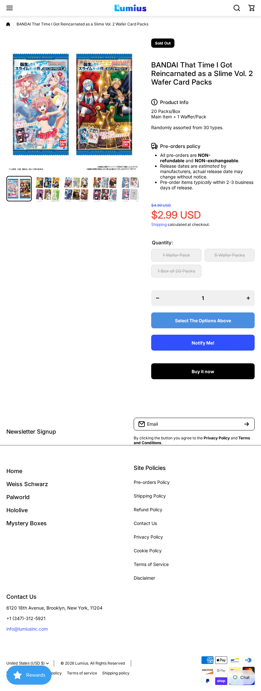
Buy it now (203, 371)
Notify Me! (203, 343)
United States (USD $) (25, 663)
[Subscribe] (247, 424)
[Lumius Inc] (130, 8)
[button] (251, 8)
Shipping (159, 224)
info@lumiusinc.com (27, 629)
